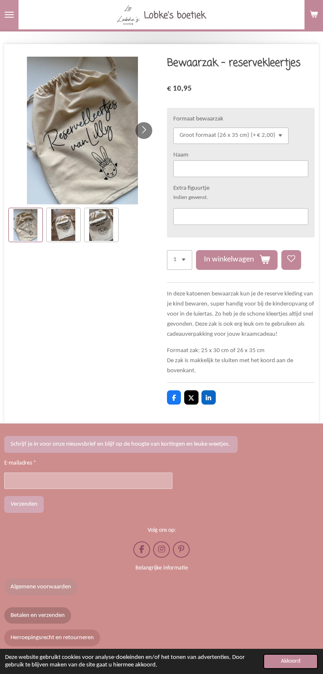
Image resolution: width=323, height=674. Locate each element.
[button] (25, 225)
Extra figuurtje (191, 188)
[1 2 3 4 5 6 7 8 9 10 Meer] (179, 260)
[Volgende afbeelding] (143, 130)
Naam (180, 155)
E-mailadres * (20, 463)
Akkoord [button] (290, 661)
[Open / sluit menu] (9, 14)
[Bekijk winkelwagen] (313, 14)
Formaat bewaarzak (198, 119)
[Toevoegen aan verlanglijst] (291, 260)
